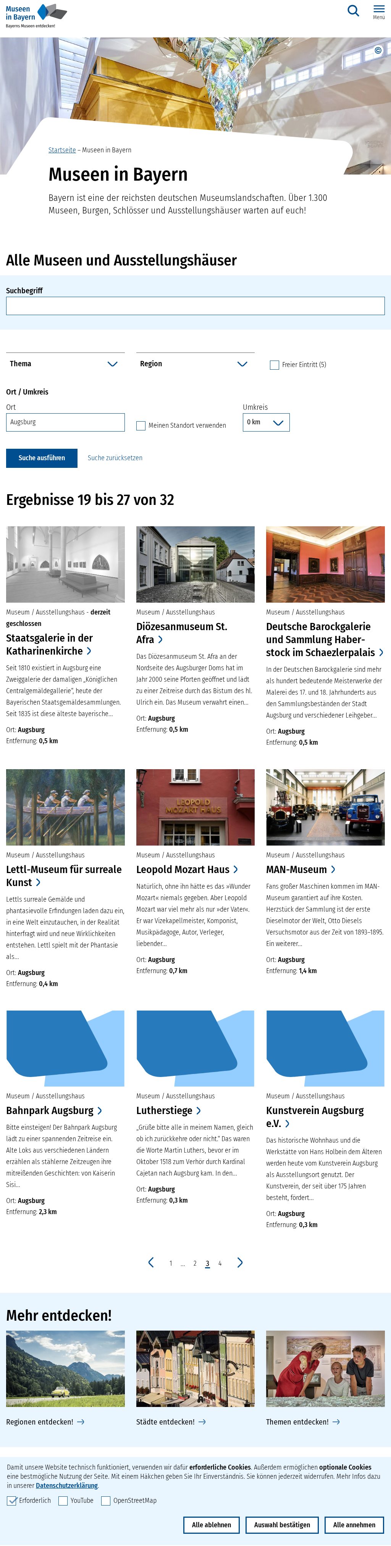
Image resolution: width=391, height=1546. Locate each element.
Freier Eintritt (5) (304, 365)
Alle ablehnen (211, 1525)
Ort (11, 407)
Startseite (62, 150)
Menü (379, 17)
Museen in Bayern (106, 150)
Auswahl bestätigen (282, 1525)
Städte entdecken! (165, 1421)
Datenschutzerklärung (67, 1485)
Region (151, 363)
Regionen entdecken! (39, 1421)
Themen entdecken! (297, 1421)
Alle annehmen (354, 1525)
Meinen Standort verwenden (187, 425)
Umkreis (255, 407)
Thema (20, 363)
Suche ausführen (42, 458)
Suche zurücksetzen (115, 458)
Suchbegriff (24, 290)
